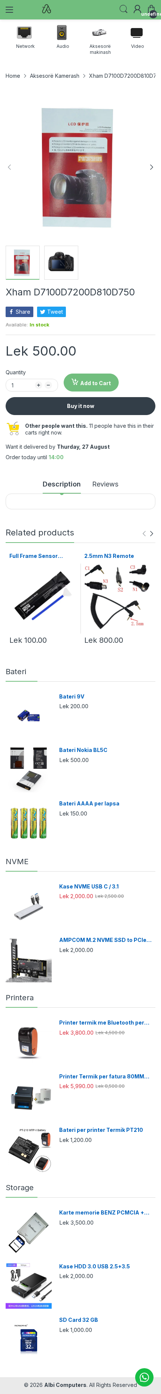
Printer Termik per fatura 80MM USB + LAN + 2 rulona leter (101, 1076)
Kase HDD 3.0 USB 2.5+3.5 (94, 1266)
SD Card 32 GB (78, 1320)
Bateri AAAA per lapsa (89, 803)
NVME (17, 861)
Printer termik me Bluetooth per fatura (101, 1022)
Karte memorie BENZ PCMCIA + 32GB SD (101, 1212)
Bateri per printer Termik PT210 (101, 1130)
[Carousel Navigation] (147, 533)
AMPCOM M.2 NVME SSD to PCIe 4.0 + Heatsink (102, 940)
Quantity (16, 372)
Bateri (16, 671)
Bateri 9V (71, 696)
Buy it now (80, 406)
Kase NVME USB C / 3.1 (89, 886)
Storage (20, 1187)
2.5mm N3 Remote (109, 556)
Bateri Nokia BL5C (83, 750)
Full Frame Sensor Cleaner (33, 556)
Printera (20, 997)
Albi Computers (65, 1385)
